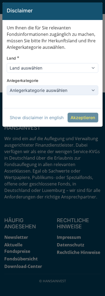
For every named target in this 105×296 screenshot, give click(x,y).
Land (13, 58)
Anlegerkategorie (22, 80)
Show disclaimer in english (37, 117)
